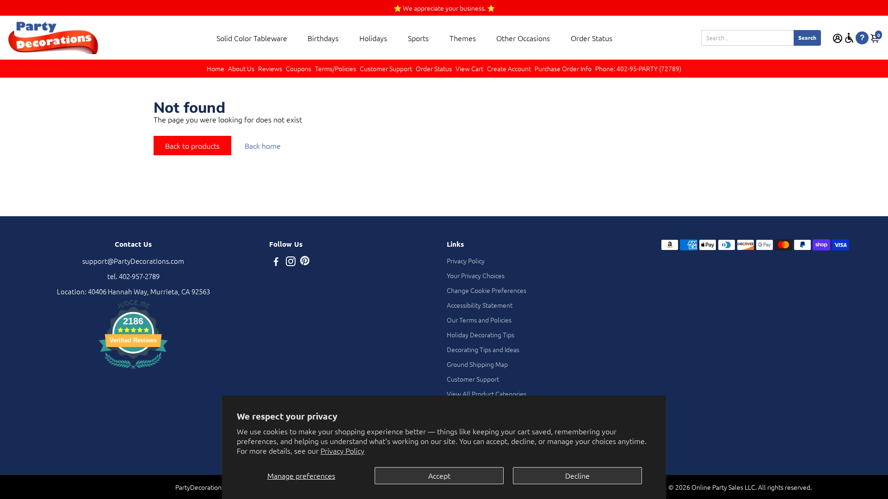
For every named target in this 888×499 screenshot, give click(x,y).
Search (807, 37)
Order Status (591, 38)
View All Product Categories (486, 393)
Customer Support (386, 68)
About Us (241, 68)
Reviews (270, 68)
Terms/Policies (335, 68)
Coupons (298, 68)
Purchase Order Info (563, 68)
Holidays (373, 38)
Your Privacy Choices (476, 275)
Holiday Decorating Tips (480, 334)
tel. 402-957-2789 (133, 276)
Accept (439, 475)
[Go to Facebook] (276, 262)
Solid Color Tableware (251, 38)
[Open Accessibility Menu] (849, 38)
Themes (463, 38)
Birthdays (323, 38)
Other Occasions (523, 38)
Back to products (192, 145)
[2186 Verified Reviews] (133, 370)
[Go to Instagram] (290, 262)
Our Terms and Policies (479, 319)
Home (215, 68)
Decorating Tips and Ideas (483, 349)
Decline (577, 475)
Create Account (509, 68)
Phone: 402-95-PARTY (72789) (638, 68)
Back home (263, 145)
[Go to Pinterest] (304, 262)
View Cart (469, 68)
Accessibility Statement (479, 305)
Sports (418, 38)
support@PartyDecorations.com (133, 261)
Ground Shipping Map (477, 364)
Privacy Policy (342, 450)
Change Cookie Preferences (486, 290)
